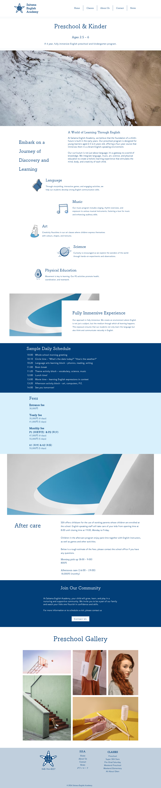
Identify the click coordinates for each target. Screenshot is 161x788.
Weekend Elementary (113, 768)
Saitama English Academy (32, 8)
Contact (82, 762)
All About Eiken (113, 771)
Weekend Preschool (113, 765)
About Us (83, 759)
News (82, 765)
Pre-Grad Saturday (113, 762)
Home (82, 756)
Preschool (112, 756)
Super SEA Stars (113, 759)
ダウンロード (83, 768)
